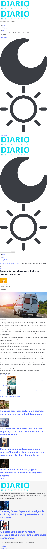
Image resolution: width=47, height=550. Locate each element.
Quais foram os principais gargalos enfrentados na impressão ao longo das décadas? (21, 472)
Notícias (2, 417)
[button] (3, 37)
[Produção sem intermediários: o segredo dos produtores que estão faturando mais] (4, 404)
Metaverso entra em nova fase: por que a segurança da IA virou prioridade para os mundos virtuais (22, 431)
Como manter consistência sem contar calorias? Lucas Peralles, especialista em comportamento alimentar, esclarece (22, 452)
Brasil (1, 268)
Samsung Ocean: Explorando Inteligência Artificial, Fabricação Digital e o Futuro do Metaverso (22, 514)
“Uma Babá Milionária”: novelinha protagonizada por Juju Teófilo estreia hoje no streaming (23, 535)
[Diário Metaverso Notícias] (23, 10)
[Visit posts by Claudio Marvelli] (4, 281)
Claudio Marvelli (5, 284)
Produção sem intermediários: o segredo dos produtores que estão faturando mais (22, 412)
